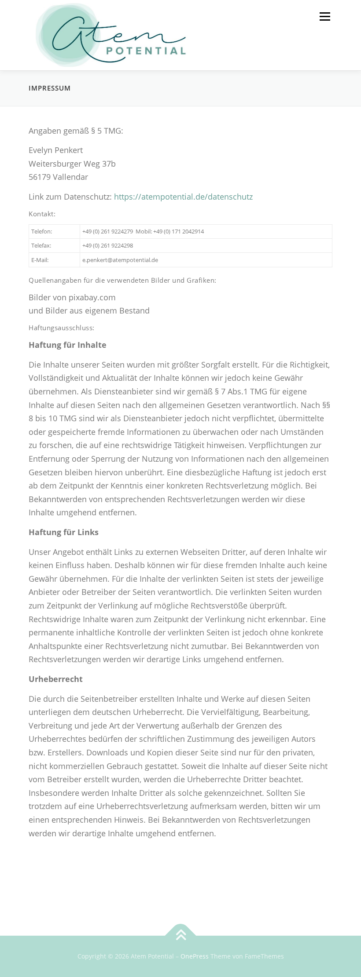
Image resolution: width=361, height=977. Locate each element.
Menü (324, 16)
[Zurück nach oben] (180, 935)
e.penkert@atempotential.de (120, 260)
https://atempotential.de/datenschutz (183, 196)
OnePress (194, 956)
